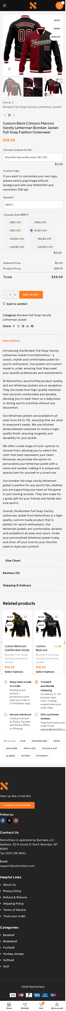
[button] (6, 45)
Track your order (14, 916)
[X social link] (18, 326)
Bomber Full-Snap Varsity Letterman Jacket (32, 107)
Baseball (8, 935)
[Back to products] (9, 115)
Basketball (10, 941)
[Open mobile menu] (4, 5)
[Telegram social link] (32, 326)
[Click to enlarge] (10, 69)
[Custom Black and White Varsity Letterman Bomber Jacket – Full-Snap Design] (48, 627)
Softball (8, 960)
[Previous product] (5, 115)
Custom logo (11, 170)
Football (8, 947)
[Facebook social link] (14, 326)
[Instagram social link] (16, 820)
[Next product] (14, 115)
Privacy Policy (12, 891)
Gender (8, 197)
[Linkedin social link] (27, 326)
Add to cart (31, 294)
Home (7, 102)
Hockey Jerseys (13, 954)
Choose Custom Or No (18, 150)
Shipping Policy (13, 903)
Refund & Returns (15, 897)
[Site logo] (33, 5)
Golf (6, 966)
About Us (9, 884)
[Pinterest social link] (23, 326)
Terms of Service (14, 910)
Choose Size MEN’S (16, 214)
